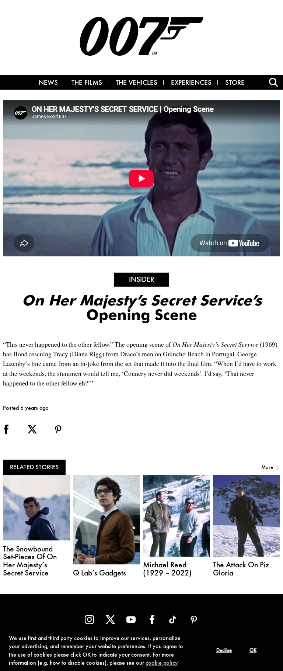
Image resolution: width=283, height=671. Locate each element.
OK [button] (252, 650)
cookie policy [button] (162, 663)
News (48, 83)
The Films (86, 83)
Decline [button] (224, 650)
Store (235, 83)
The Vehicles (136, 83)
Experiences (191, 83)
